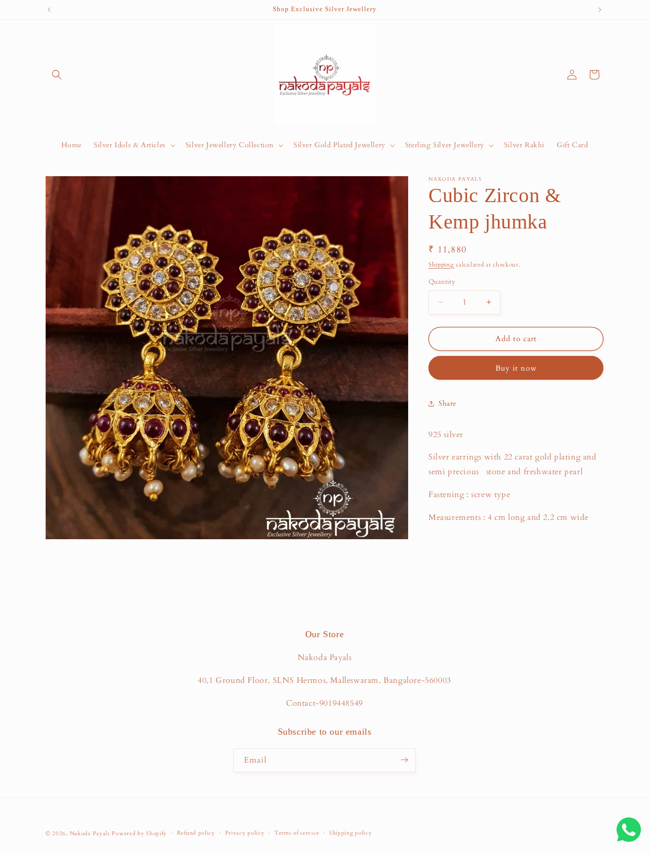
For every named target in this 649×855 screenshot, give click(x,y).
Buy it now (516, 368)
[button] (57, 74)
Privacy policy (245, 833)
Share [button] (447, 403)
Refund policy (196, 833)
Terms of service (296, 833)
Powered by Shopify (139, 833)
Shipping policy (350, 833)
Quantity (441, 281)
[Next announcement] (600, 9)
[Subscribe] (404, 760)
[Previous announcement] (49, 9)
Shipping (441, 264)
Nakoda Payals (90, 833)
